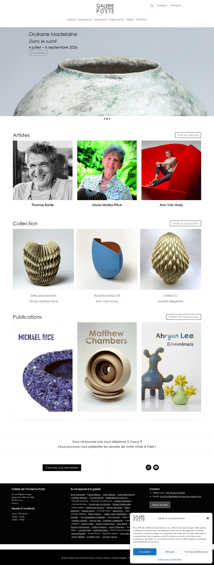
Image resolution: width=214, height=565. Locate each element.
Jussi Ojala (122, 523)
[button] (207, 518)
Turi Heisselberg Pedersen (93, 517)
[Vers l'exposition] (43, 259)
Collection (100, 19)
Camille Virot (93, 536)
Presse (130, 19)
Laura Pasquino (116, 527)
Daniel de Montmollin (99, 504)
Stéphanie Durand (95, 507)
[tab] (104, 119)
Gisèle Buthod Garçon (117, 497)
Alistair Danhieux (123, 501)
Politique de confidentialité (170, 559)
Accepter (144, 551)
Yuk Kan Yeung (109, 536)
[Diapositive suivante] (208, 110)
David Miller (87, 523)
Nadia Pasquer (99, 527)
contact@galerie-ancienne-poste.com (180, 496)
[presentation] (43, 170)
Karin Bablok (109, 494)
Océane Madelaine (113, 520)
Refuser (170, 551)
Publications (116, 19)
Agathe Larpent (79, 520)
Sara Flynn (118, 511)
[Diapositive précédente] (201, 110)
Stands (107, 558)
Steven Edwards (114, 507)
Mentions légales (119, 558)
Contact (162, 5)
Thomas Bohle (43, 205)
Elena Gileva (94, 514)
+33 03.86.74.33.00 (175, 492)
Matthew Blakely (79, 497)
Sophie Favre (88, 511)
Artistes (71, 19)
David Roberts (78, 533)
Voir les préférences (196, 551)
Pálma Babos (94, 494)
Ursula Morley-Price (107, 205)
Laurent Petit (84, 530)
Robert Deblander (122, 504)
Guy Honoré (114, 517)
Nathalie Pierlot (100, 530)
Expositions (84, 19)
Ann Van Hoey (171, 205)
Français (175, 5)
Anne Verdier (77, 536)
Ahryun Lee (95, 520)
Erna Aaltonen (78, 494)
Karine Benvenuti (125, 494)
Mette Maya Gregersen (115, 514)
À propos (141, 19)
